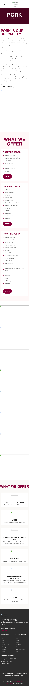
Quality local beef (14, 502)
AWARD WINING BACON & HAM (14, 538)
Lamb (14, 520)
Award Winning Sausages (14, 577)
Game (14, 597)
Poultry (14, 558)
